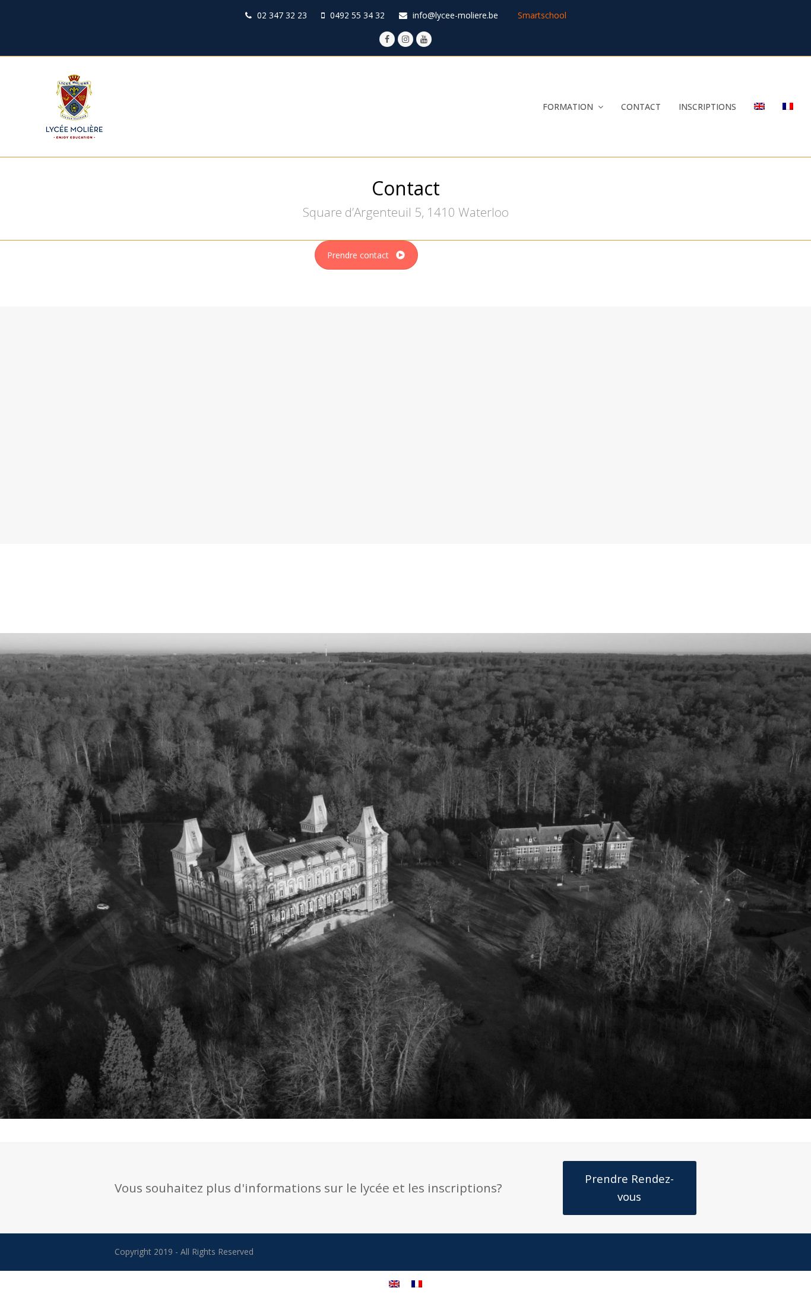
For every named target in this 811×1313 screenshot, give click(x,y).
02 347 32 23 (282, 15)
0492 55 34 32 (357, 15)
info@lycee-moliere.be (455, 15)
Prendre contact (358, 255)
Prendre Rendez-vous (629, 1187)
